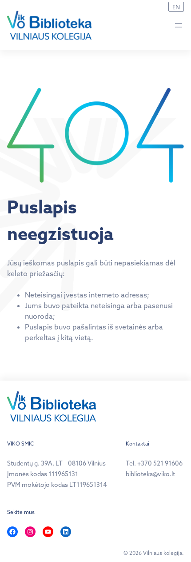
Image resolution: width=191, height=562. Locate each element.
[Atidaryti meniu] (178, 25)
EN (176, 7)
